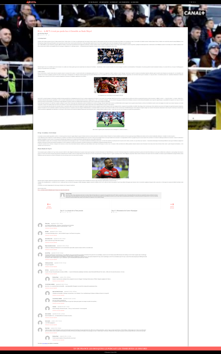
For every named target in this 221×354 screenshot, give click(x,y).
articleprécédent (49, 205)
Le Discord (134, 2)
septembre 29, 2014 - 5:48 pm (57, 223)
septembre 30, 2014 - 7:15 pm (63, 306)
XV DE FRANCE (93, 2)
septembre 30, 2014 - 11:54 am (69, 298)
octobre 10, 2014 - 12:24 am (65, 336)
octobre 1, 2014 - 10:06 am (65, 277)
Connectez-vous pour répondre (51, 228)
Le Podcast (114, 2)
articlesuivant (172, 205)
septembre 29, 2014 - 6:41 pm (57, 253)
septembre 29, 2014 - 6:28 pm (59, 238)
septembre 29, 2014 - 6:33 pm (63, 245)
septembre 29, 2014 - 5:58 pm (56, 231)
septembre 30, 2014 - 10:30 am (70, 291)
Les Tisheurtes (124, 2)
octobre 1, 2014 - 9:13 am (57, 321)
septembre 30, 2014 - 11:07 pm (58, 313)
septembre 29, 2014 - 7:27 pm (56, 270)
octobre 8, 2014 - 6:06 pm (56, 328)
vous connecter (45, 343)
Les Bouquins (103, 2)
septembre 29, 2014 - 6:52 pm (60, 262)
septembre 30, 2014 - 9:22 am (62, 284)
